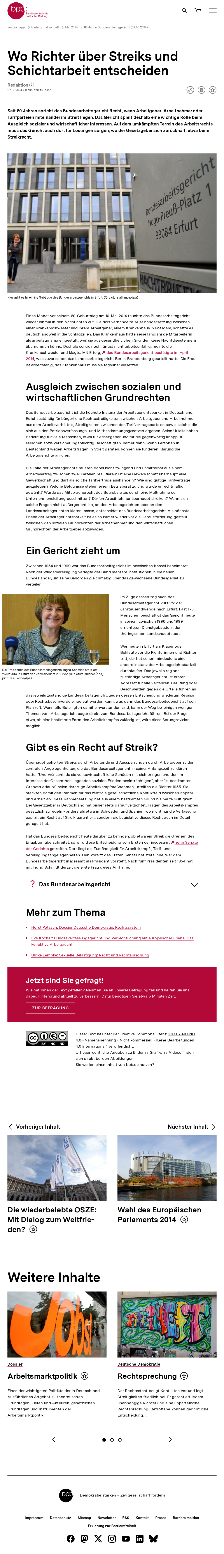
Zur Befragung (50, 1008)
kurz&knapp (16, 27)
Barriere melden (186, 1518)
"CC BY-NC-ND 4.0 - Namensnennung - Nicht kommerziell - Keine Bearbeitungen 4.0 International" (135, 1040)
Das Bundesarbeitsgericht (74, 884)
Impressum (34, 1518)
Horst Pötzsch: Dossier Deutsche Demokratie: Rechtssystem (86, 927)
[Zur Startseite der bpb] (28, 18)
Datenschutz (60, 1518)
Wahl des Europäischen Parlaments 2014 (159, 1215)
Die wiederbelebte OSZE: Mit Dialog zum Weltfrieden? (51, 1220)
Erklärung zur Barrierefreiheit (112, 1526)
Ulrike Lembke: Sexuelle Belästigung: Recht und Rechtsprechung (90, 955)
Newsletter (107, 1518)
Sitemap (84, 1518)
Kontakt (142, 1518)
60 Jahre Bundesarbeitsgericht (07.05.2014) (116, 27)
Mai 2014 (71, 27)
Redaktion (20, 85)
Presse (160, 1518)
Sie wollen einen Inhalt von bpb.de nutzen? (115, 1064)
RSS (125, 1518)
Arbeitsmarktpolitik (42, 1376)
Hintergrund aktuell (45, 27)
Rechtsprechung (147, 1376)
